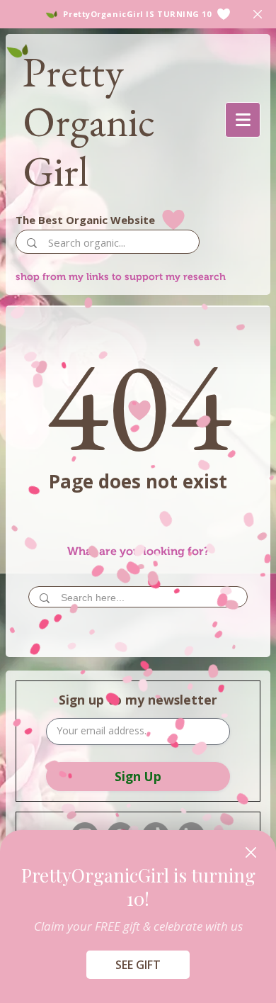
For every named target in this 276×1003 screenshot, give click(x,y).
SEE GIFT (138, 965)
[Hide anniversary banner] (257, 14)
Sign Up (138, 776)
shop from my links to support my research (121, 276)
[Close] (251, 852)
